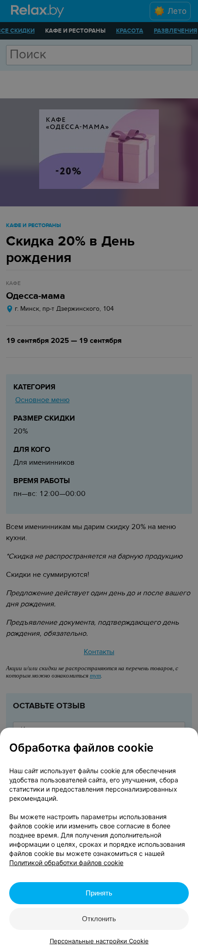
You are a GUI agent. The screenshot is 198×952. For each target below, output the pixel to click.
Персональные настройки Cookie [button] (99, 941)
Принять (99, 893)
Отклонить (99, 919)
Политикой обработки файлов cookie (66, 862)
